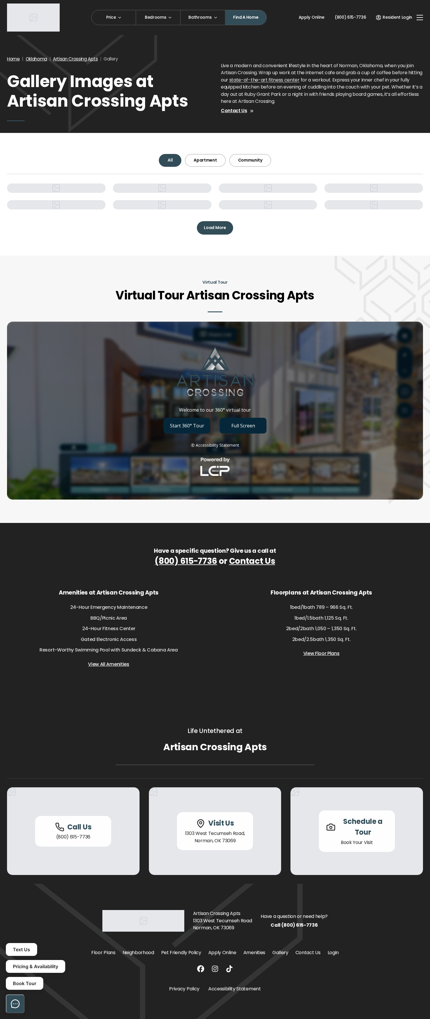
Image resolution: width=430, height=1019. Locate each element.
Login (333, 952)
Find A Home (245, 17)
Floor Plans (103, 952)
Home (13, 59)
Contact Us (234, 110)
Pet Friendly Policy (181, 952)
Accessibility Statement (234, 988)
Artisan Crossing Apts (75, 59)
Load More (215, 228)
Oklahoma (36, 59)
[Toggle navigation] (420, 17)
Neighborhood (138, 952)
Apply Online (311, 17)
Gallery (280, 952)
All (170, 160)
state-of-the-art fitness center (264, 80)
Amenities (254, 952)
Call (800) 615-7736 (294, 925)
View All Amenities (108, 664)
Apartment (205, 160)
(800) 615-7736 (186, 561)
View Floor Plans (321, 653)
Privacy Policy (184, 988)
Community (250, 160)
